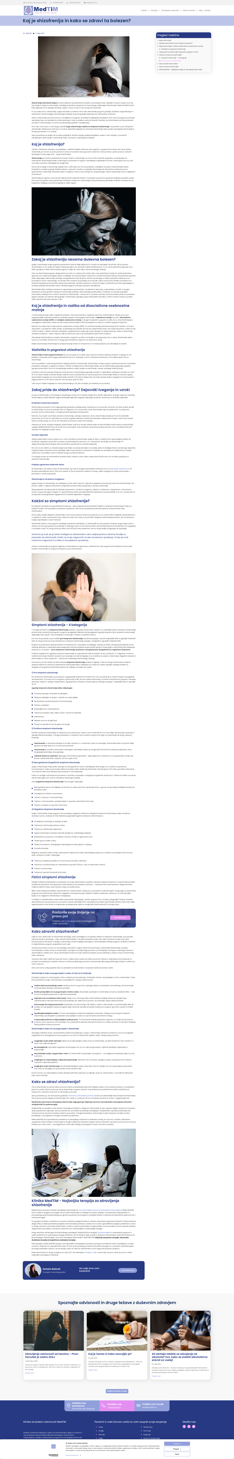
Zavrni (177, 1454)
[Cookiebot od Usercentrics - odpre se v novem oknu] (54, 1455)
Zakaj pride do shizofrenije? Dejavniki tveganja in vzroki (178, 52)
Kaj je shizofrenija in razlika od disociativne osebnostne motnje (181, 46)
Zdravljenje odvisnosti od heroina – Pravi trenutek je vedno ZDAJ (51, 1355)
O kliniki (144, 10)
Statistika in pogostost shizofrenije (173, 49)
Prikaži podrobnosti (72, 1455)
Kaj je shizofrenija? (165, 40)
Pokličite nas (114, 1404)
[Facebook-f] (184, 1426)
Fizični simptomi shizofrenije (171, 61)
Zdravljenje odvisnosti (170, 10)
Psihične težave (189, 10)
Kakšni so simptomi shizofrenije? (170, 55)
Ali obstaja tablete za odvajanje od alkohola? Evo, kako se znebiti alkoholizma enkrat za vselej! (179, 1357)
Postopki (154, 10)
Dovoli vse (177, 1444)
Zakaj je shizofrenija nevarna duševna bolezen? (176, 43)
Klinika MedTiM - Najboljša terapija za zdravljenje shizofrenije (180, 70)
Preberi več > (30, 1373)
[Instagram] (189, 1426)
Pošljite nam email (152, 1404)
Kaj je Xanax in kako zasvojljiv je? (110, 1354)
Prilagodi (176, 1449)
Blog (201, 10)
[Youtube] (193, 1426)
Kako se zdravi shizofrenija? (169, 67)
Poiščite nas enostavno (79, 1405)
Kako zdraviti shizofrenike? (168, 64)
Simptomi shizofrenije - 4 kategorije (174, 58)
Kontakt (207, 10)
